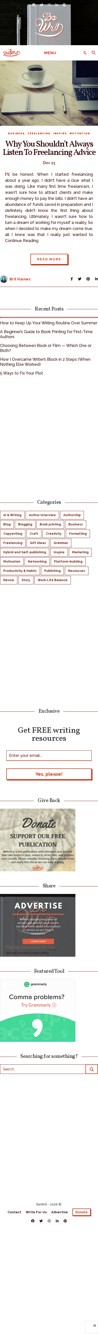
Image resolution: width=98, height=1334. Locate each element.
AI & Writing (12, 515)
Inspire (60, 133)
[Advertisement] (49, 437)
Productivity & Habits (20, 571)
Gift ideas (38, 543)
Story (26, 580)
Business (16, 133)
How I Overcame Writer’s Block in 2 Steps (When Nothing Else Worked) (45, 362)
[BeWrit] (49, 25)
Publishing (52, 571)
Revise (8, 580)
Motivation (80, 133)
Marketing (80, 552)
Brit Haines (20, 279)
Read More (49, 259)
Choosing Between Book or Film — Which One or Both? (45, 348)
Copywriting (12, 533)
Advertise (59, 1212)
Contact (14, 1212)
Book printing (50, 524)
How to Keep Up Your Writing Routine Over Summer (48, 323)
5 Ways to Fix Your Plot (21, 373)
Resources (76, 571)
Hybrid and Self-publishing (24, 552)
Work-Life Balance (53, 580)
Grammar (61, 543)
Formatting (78, 533)
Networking (37, 561)
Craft (34, 533)
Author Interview (42, 515)
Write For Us (36, 1212)
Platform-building (68, 561)
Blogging (25, 524)
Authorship (72, 515)
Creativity (54, 533)
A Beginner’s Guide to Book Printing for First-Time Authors (46, 334)
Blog (7, 524)
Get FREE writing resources (49, 734)
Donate (81, 1212)
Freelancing (39, 133)
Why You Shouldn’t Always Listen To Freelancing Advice (49, 149)
